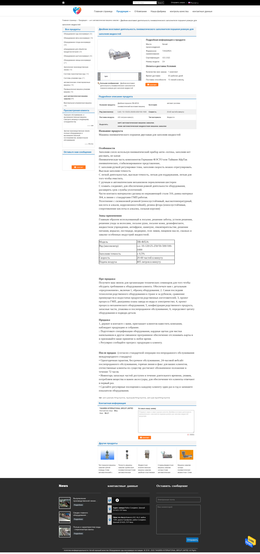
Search (160, 3)
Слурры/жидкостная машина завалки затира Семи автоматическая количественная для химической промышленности (166, 472)
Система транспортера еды (74, 74)
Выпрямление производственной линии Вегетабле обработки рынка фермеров (85, 499)
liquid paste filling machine (136, 398)
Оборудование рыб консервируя (76, 56)
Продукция (122, 11)
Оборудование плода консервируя (77, 42)
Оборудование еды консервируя (76, 34)
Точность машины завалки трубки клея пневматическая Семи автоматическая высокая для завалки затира (127, 471)
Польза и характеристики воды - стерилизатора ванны (87, 528)
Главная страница (103, 11)
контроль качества (179, 11)
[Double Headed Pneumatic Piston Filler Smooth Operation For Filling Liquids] (119, 54)
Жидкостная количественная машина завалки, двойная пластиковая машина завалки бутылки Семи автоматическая (146, 472)
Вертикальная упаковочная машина (78, 103)
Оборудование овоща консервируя (77, 60)
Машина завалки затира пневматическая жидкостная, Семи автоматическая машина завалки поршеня (185, 472)
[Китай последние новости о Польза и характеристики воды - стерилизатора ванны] (64, 531)
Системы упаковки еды (73, 78)
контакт (153, 85)
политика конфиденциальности (76, 550)
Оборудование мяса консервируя (77, 38)
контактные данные (202, 11)
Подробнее (78, 505)
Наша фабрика (158, 11)
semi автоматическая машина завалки (104, 20)
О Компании (140, 11)
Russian (194, 3)
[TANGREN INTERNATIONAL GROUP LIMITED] (77, 11)
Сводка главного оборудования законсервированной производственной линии (84, 514)
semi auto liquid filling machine (158, 398)
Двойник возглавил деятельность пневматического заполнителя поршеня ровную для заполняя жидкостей (117, 85)
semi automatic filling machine (114, 398)
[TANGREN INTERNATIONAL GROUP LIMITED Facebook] (117, 500)
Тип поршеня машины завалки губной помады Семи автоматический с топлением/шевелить (107, 470)
